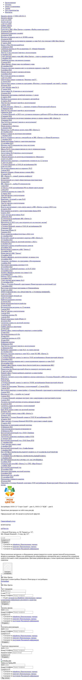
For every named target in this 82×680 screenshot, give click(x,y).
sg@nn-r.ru (4, 528)
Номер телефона (7, 595)
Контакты (8, 12)
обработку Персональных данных (25, 544)
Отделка (8, 4)
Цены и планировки (12, 6)
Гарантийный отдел (8, 521)
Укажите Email (6, 653)
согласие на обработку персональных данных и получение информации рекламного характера (21, 599)
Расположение (10, 3)
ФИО (3, 610)
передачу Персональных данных (24, 546)
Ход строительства (12, 10)
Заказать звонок (6, 16)
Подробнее (5, 581)
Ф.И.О (3, 591)
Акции (7, 8)
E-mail (3, 593)
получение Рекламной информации (26, 549)
